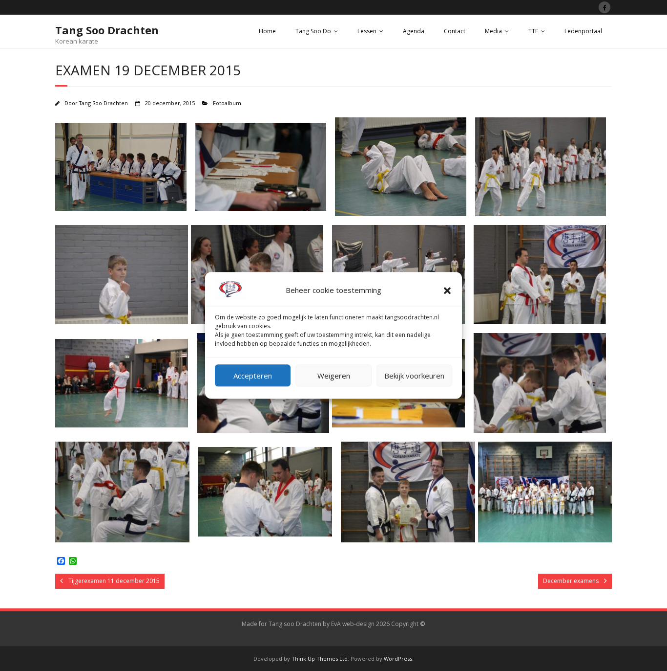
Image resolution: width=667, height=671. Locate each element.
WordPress (398, 658)
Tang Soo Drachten (103, 103)
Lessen (366, 31)
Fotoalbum (227, 103)
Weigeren (333, 375)
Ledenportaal (583, 31)
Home (267, 31)
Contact (454, 31)
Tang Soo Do (313, 31)
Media (493, 31)
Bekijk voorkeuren (414, 375)
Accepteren (252, 375)
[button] (447, 290)
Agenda (413, 31)
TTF (533, 31)
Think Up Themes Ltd (320, 658)
